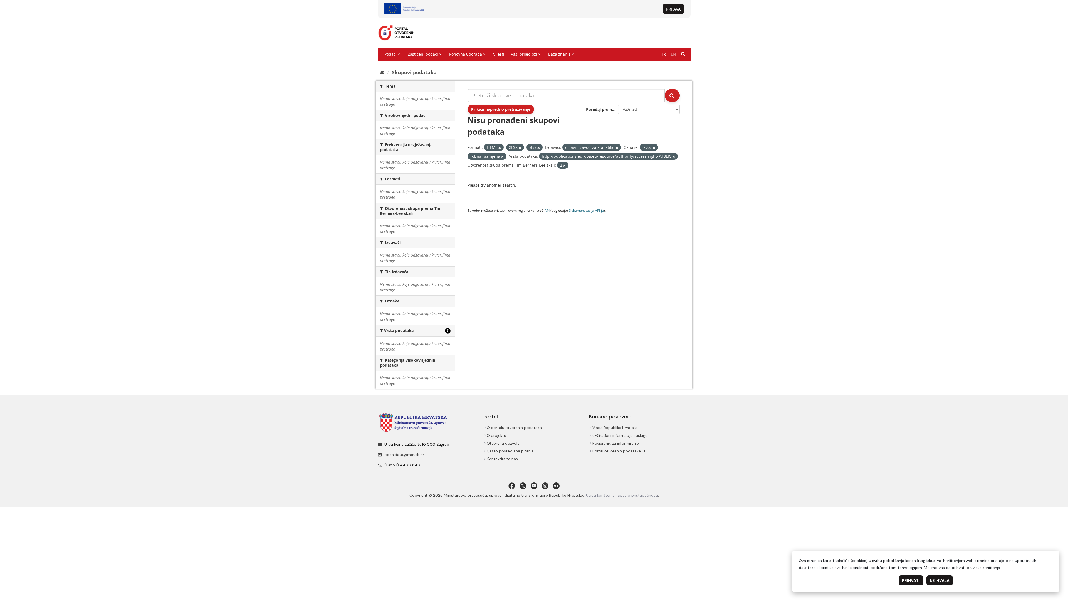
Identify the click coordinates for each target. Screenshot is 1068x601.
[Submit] (672, 95)
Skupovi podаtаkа (414, 72)
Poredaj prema (600, 109)
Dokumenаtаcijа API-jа (586, 210)
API (547, 210)
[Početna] (382, 72)
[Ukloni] (499, 148)
